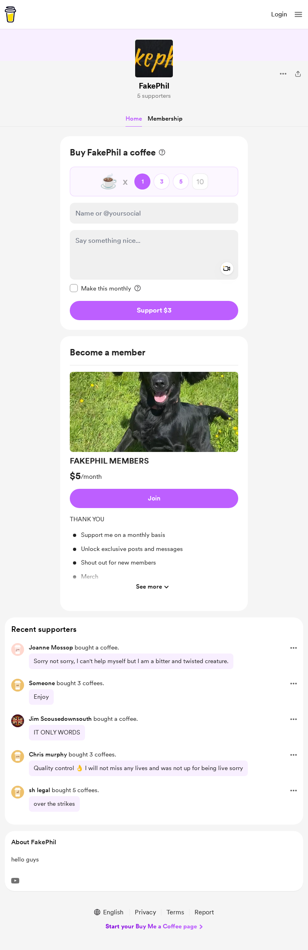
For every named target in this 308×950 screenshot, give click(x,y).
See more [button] (149, 586)
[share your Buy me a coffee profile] (298, 73)
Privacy (145, 912)
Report (204, 912)
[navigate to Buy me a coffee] (10, 14)
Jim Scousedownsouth (60, 718)
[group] (154, 483)
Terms (175, 912)
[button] (298, 14)
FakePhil (154, 86)
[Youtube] (15, 881)
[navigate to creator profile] (154, 58)
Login (279, 14)
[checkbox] (100, 288)
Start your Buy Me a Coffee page (151, 926)
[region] (154, 233)
